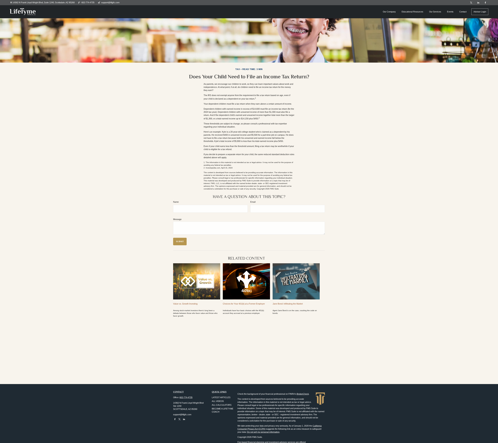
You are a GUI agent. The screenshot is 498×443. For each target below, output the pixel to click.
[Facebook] (485, 2)
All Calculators (221, 405)
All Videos (218, 401)
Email (253, 202)
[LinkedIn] (478, 2)
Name (176, 202)
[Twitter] (471, 2)
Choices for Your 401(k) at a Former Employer (244, 304)
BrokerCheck (303, 394)
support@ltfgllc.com (110, 2)
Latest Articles (221, 397)
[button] (389, 11)
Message (177, 219)
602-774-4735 (87, 2)
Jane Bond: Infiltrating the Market (288, 304)
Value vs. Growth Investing (185, 304)
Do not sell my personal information (263, 432)
